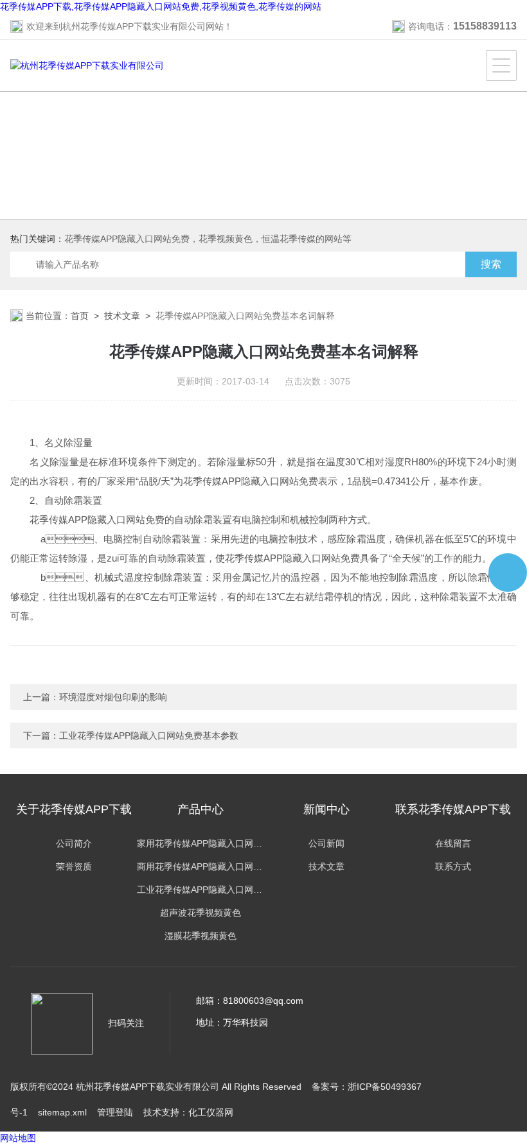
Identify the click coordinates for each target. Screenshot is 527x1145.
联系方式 (453, 866)
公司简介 (74, 843)
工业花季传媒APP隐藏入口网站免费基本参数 (148, 735)
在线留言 (453, 843)
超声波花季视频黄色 (200, 913)
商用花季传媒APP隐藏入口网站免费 (200, 866)
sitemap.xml (62, 1112)
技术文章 (122, 316)
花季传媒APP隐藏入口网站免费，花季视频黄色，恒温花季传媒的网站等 (208, 239)
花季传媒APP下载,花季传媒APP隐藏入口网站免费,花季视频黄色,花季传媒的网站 (160, 6)
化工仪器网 (210, 1112)
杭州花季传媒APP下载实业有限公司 (134, 26)
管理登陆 (115, 1112)
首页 (80, 316)
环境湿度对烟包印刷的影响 (113, 697)
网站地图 (18, 1138)
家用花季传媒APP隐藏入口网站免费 (200, 843)
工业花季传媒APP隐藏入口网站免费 (200, 889)
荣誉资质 (74, 866)
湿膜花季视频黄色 (201, 936)
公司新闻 (326, 843)
